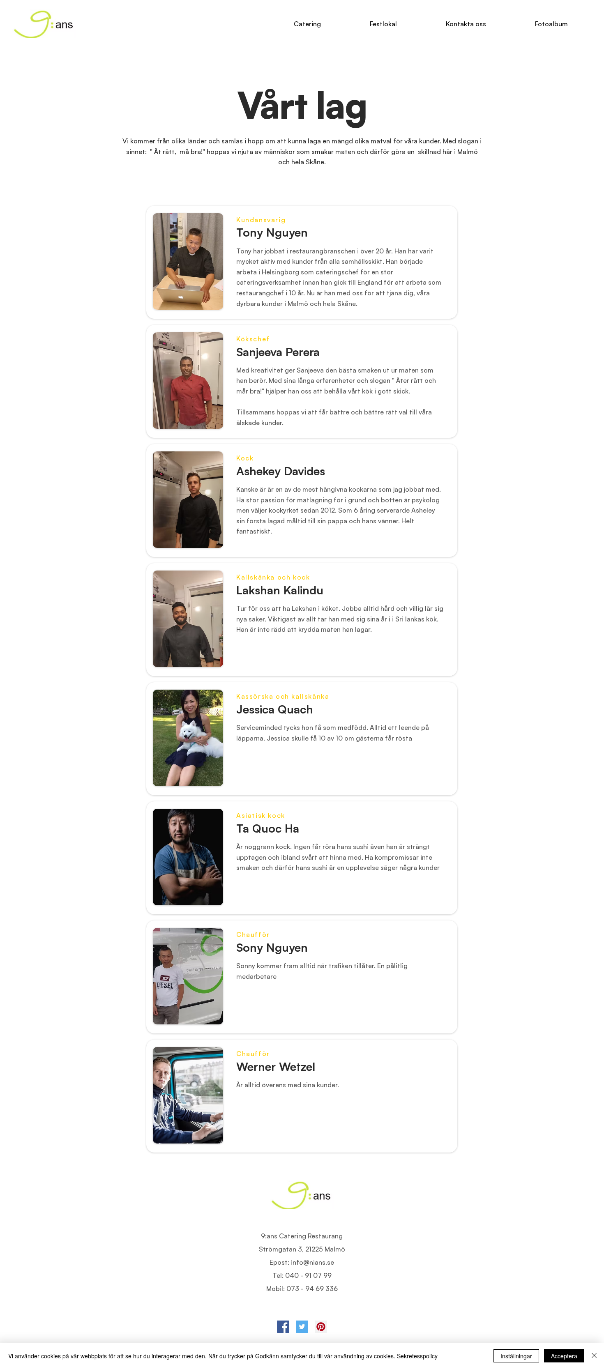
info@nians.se (312, 1262)
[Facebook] (283, 1327)
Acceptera (564, 1356)
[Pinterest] (321, 1327)
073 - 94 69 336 (312, 1288)
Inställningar (516, 1356)
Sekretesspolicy (417, 1356)
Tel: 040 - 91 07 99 (302, 1275)
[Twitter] (302, 1327)
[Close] (594, 1355)
